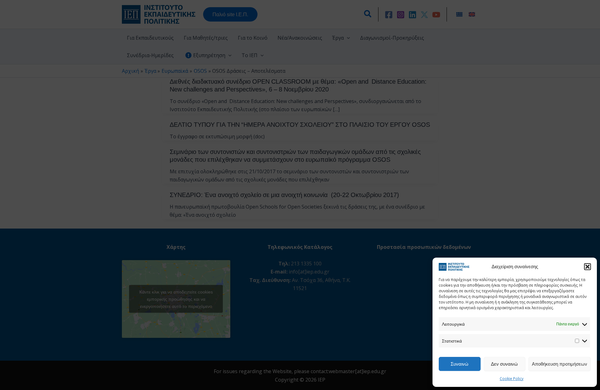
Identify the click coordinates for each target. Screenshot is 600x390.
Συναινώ (459, 364)
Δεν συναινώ (504, 364)
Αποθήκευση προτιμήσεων (559, 364)
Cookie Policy (511, 378)
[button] (587, 267)
